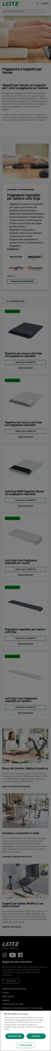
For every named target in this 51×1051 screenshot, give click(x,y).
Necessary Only (14, 1036)
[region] (25, 1031)
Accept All (36, 1036)
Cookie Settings (25, 1045)
